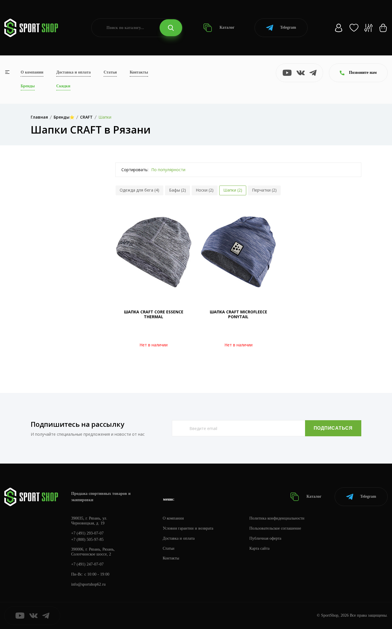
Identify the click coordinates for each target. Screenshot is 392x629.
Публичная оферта (265, 538)
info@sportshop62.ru (88, 584)
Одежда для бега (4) (139, 190)
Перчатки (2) (264, 190)
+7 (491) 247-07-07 (87, 564)
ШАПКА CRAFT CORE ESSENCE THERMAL (153, 314)
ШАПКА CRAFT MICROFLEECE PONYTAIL (238, 314)
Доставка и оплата (73, 72)
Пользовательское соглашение (275, 528)
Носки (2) (205, 190)
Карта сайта (259, 548)
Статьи (110, 72)
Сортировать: (134, 169)
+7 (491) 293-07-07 (87, 533)
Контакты (139, 72)
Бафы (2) (177, 190)
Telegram (288, 27)
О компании (32, 72)
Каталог (226, 27)
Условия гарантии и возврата (188, 528)
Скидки (63, 86)
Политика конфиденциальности (276, 518)
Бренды (28, 86)
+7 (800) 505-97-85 (87, 539)
